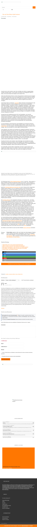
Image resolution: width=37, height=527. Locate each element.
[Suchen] (34, 7)
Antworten (2, 308)
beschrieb (17, 102)
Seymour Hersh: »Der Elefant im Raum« (10, 249)
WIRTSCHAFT (4, 504)
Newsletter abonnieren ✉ (6, 498)
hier (18, 224)
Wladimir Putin (20, 274)
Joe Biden (7, 274)
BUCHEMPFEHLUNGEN (6, 505)
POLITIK (3, 502)
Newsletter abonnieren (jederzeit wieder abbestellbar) (11, 356)
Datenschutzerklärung (5, 516)
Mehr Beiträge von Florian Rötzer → (13, 236)
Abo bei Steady (25, 525)
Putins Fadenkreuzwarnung (15, 181)
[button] (4, 253)
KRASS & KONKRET (6, 508)
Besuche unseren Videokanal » (7, 467)
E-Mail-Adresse (4, 346)
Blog (25, 225)
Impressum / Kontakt (5, 519)
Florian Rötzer (9, 16)
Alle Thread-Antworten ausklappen (28, 280)
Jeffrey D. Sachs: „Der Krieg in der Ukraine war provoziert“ (13, 245)
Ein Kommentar (14, 16)
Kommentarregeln (5, 518)
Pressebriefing (4, 126)
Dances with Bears (27, 227)
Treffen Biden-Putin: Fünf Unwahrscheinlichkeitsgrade (12, 244)
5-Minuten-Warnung (6, 199)
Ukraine (16, 274)
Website (2, 349)
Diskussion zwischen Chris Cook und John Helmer (12, 220)
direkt (31, 525)
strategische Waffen (12, 274)
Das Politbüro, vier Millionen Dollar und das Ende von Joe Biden (14, 248)
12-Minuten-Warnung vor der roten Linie (12, 187)
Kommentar (3, 324)
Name (2, 343)
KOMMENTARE (5, 506)
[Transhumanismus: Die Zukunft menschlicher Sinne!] (18, 456)
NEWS (3, 501)
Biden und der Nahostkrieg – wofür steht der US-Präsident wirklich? (15, 247)
